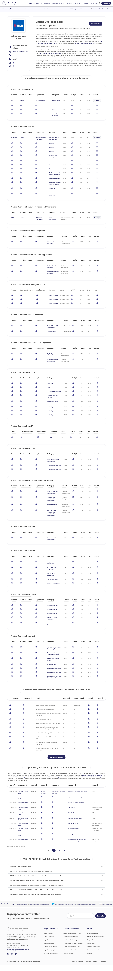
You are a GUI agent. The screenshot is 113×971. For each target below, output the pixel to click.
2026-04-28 (13, 797)
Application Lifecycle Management (53, 460)
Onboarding (52, 161)
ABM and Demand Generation (72, 933)
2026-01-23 (12, 818)
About (92, 3)
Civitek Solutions (48, 53)
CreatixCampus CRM (101, 904)
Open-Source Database (54, 678)
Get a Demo (106, 3)
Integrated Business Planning (80, 904)
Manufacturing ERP (73, 823)
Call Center (50, 383)
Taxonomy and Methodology (95, 936)
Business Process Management (32, 904)
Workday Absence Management (85, 43)
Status (33, 785)
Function (66, 698)
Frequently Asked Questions (95, 940)
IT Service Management (54, 465)
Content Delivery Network (54, 668)
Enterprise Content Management (52, 360)
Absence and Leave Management (54, 138)
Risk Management (52, 579)
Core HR (51, 143)
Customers (54, 3)
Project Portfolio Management (52, 539)
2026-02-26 (13, 807)
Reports (31, 3)
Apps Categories (49, 943)
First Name (14, 698)
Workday (58, 53)
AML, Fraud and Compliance (51, 563)
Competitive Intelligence (70, 936)
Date (11, 785)
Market (94, 785)
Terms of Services (77, 962)
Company (21, 785)
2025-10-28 (12, 834)
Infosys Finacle (16, 9)
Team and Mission (92, 933)
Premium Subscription (93, 946)
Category (71, 785)
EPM (51, 437)
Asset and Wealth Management (52, 492)
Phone (99, 698)
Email (90, 698)
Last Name (27, 698)
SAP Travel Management (63, 45)
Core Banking (71, 807)
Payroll (51, 165)
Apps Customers (49, 936)
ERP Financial (55, 110)
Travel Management (52, 218)
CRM (48, 387)
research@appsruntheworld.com (18, 950)
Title (37, 698)
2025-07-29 (13, 839)
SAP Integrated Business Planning (58, 904)
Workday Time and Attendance (97, 9)
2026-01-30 (12, 813)
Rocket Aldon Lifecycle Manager (92, 775)
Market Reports (91, 943)
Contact (89, 953)
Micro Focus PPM (79, 777)
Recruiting (52, 182)
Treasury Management (53, 583)
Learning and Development (53, 156)
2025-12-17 (12, 823)
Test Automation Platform (52, 624)
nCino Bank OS (39, 9)
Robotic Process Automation (52, 618)
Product (54, 785)
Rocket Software (43, 792)
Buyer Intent (39, 3)
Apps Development (52, 605)
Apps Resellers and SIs (50, 946)
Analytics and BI (53, 295)
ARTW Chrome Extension (51, 953)
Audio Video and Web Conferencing (53, 326)
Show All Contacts (56, 757)
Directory (61, 3)
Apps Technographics (50, 950)
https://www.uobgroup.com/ (21, 51)
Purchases (47, 3)
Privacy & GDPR (91, 962)
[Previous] (48, 850)
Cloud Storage (51, 664)
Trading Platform (52, 504)
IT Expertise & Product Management (73, 943)
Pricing (81, 3)
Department (78, 698)
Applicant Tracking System (55, 183)
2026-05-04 (13, 792)
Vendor (43, 785)
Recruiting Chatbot (54, 178)
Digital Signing (51, 354)
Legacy (22, 100)
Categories (68, 3)
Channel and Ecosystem (70, 950)
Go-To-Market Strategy (70, 940)
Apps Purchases (48, 933)
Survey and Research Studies (71, 946)
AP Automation (56, 100)
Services (86, 3)
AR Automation (56, 106)
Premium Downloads (93, 950)
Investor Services (68, 953)
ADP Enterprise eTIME (67, 9)
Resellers (75, 3)
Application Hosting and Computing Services (54, 648)
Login (96, 3)
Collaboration (51, 331)
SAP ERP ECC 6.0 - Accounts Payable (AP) (42, 101)
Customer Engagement (54, 391)
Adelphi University (53, 9)
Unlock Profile (95, 24)
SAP (40, 53)
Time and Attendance (52, 189)
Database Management (54, 672)
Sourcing (70, 834)
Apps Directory (48, 940)
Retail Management (73, 829)
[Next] (64, 850)
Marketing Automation (53, 407)
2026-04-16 (12, 802)
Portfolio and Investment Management (51, 499)
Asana (40, 777)
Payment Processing (55, 114)
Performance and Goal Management (54, 173)
